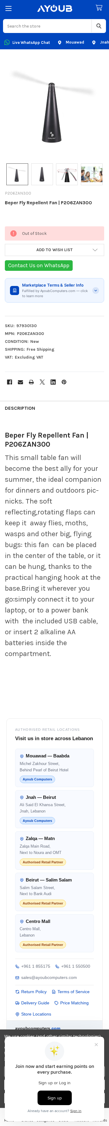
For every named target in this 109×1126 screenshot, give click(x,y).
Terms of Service (74, 991)
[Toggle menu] (8, 8)
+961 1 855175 (35, 966)
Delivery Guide (35, 1002)
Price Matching (74, 1002)
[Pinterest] (64, 382)
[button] (54, 250)
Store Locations (36, 1014)
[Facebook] (9, 382)
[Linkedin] (53, 382)
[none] (54, 107)
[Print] (31, 382)
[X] (42, 382)
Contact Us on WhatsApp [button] (38, 265)
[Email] (20, 382)
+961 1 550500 (75, 966)
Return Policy (34, 991)
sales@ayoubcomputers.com (49, 977)
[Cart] (100, 8)
